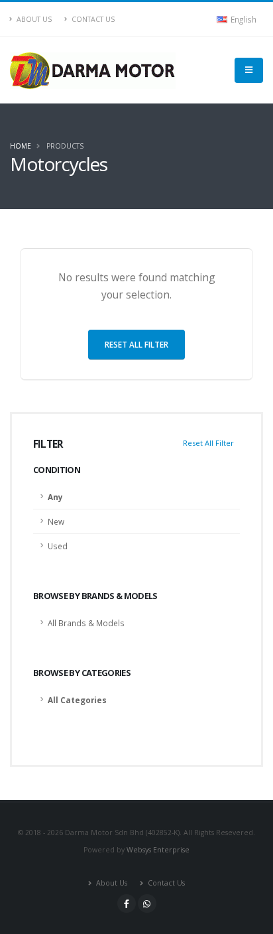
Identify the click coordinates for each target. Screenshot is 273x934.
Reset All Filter (208, 443)
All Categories (77, 700)
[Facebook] (126, 903)
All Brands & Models (86, 623)
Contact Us (92, 19)
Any (55, 497)
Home (20, 146)
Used (58, 546)
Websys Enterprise (158, 849)
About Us (33, 19)
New (56, 521)
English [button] (242, 19)
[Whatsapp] (147, 903)
